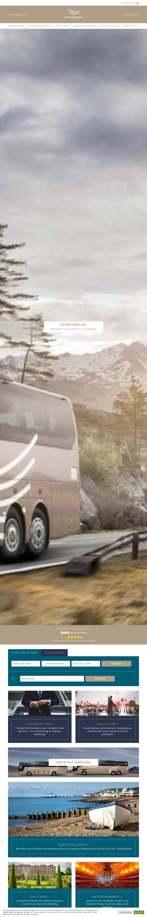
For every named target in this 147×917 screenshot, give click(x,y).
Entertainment (85, 26)
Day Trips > (40, 896)
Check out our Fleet (73, 762)
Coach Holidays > (73, 844)
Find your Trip (24, 652)
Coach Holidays (40, 26)
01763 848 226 (17, 15)
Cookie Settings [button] (125, 912)
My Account (129, 3)
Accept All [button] (139, 912)
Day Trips (62, 26)
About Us (130, 26)
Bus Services (110, 26)
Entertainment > (107, 896)
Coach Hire (16, 26)
